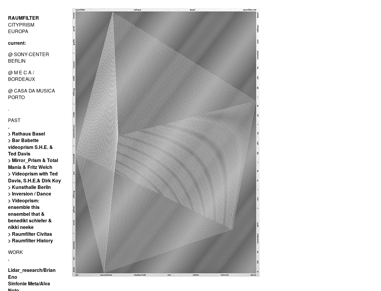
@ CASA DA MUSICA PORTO (31, 94)
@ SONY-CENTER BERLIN (28, 57)
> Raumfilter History (30, 240)
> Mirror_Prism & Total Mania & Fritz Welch (33, 163)
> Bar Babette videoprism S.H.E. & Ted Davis (30, 147)
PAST (14, 120)
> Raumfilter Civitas (30, 233)
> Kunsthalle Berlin (29, 187)
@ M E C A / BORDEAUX (21, 75)
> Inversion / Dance (29, 193)
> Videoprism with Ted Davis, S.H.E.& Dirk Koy (34, 177)
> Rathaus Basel (26, 133)
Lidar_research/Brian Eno (32, 273)
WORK (15, 252)
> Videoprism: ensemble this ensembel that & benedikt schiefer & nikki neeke (30, 214)
